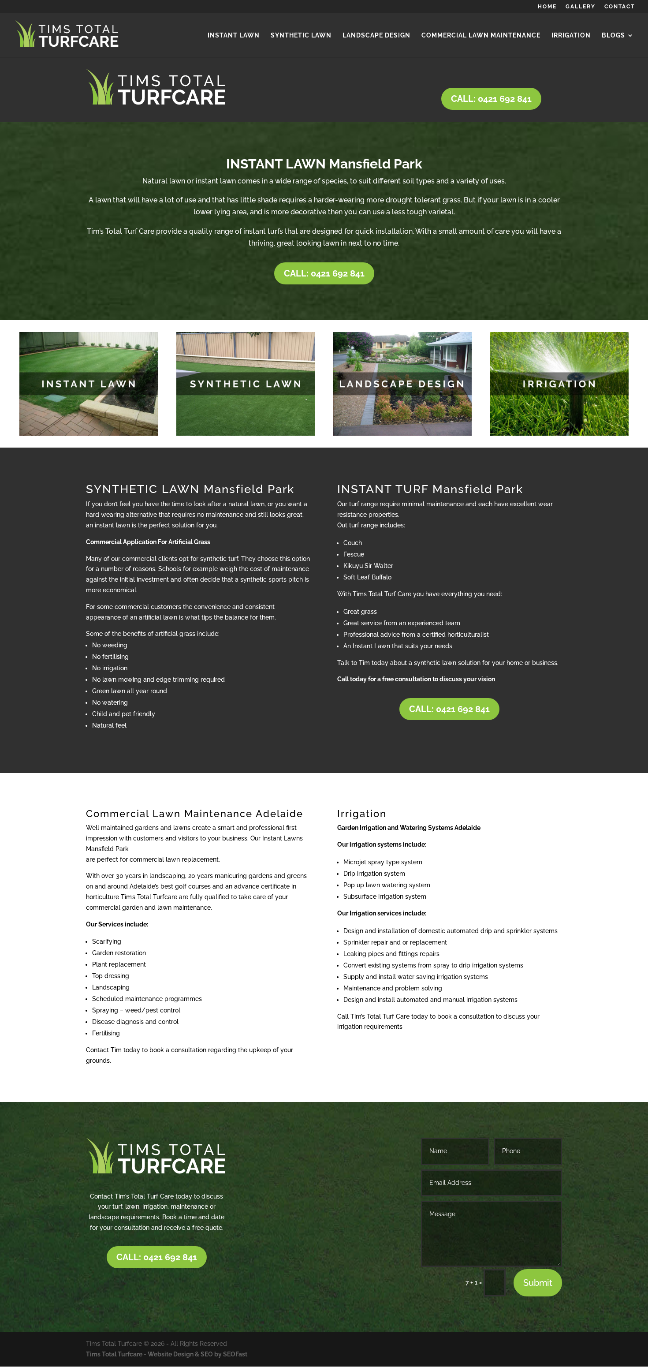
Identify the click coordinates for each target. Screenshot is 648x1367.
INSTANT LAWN (234, 35)
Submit (537, 1282)
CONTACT (619, 7)
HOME (547, 7)
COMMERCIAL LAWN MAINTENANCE (480, 35)
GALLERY (581, 7)
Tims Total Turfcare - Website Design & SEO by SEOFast (166, 1354)
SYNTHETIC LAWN (301, 35)
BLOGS (613, 35)
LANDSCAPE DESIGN (376, 35)
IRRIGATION (571, 35)
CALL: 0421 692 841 (491, 98)
